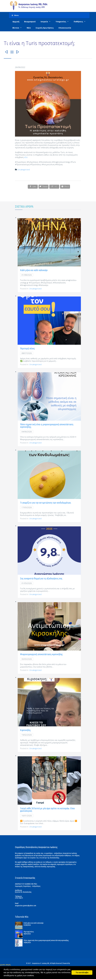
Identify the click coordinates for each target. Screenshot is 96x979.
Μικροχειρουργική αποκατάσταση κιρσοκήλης (41, 654)
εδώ (26, 157)
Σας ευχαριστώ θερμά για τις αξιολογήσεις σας (41, 578)
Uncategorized (24, 169)
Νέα (29, 27)
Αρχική (15, 21)
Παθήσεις (78, 21)
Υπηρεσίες (61, 21)
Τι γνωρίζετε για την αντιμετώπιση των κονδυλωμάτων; (45, 502)
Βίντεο (15, 27)
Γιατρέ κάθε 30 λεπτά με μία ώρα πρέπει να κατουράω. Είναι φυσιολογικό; (47, 809)
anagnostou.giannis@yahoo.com (25, 906)
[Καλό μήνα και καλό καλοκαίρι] (19, 925)
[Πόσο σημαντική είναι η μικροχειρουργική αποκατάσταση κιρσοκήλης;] (19, 943)
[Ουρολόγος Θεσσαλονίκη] (29, 6)
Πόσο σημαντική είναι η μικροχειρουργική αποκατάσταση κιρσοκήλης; (46, 425)
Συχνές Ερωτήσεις (45, 27)
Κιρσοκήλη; (25, 730)
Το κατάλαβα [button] (82, 972)
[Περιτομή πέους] (19, 934)
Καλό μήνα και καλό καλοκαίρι (34, 270)
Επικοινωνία (65, 27)
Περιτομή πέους (27, 348)
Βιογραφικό (30, 21)
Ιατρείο (44, 21)
